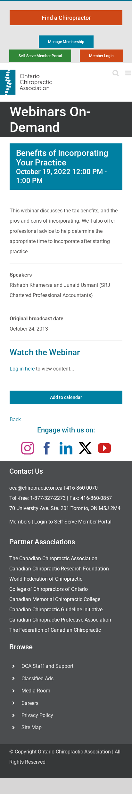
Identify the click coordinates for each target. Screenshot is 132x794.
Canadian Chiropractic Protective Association (60, 620)
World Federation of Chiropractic (45, 579)
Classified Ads (37, 679)
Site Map (31, 727)
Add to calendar (66, 397)
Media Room (35, 691)
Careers (29, 703)
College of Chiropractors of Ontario (48, 589)
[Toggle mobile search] (115, 73)
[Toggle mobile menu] (128, 73)
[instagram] (27, 448)
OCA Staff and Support (47, 666)
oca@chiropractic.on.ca (35, 488)
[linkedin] (66, 448)
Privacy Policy (37, 715)
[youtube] (104, 448)
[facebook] (46, 448)
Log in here (22, 369)
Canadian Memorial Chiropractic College (54, 599)
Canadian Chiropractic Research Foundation (59, 569)
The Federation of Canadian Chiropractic (55, 630)
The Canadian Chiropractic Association (53, 558)
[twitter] (85, 448)
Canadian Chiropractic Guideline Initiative (56, 610)
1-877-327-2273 (48, 498)
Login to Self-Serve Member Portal (72, 522)
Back (15, 419)
